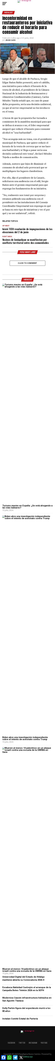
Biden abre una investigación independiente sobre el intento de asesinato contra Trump (25, 738)
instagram (33, 1042)
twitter (22, 1042)
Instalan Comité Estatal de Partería (20, 1019)
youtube (44, 1042)
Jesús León (10, 40)
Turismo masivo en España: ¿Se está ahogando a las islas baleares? (27, 506)
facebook (11, 1042)
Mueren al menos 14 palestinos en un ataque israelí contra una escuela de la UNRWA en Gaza (26, 970)
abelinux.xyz (27, 1057)
